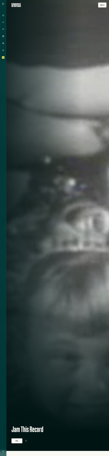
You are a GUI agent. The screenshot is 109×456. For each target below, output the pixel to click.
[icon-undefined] (26, 440)
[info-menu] (3, 451)
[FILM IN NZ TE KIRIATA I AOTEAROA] (3, 36)
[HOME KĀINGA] (3, 15)
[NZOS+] (3, 57)
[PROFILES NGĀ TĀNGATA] (3, 50)
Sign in (102, 5)
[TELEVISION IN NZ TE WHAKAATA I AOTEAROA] (3, 29)
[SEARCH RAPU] (3, 22)
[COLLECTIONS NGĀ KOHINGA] (3, 43)
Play (17, 441)
